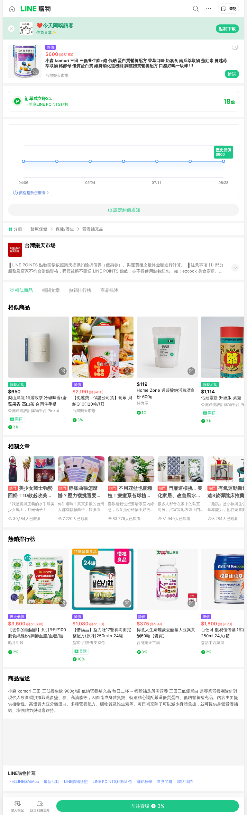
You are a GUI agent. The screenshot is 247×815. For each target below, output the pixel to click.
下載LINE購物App (23, 781)
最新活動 (51, 781)
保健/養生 (65, 228)
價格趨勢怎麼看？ (34, 192)
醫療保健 (39, 228)
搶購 (232, 73)
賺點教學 (144, 781)
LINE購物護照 (76, 781)
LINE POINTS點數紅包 (112, 781)
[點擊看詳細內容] (38, 347)
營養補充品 (92, 229)
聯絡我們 (185, 781)
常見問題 (164, 781)
